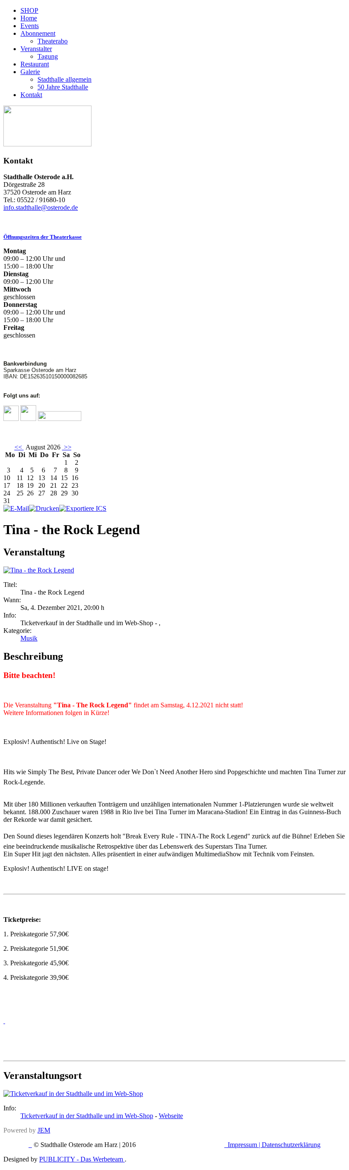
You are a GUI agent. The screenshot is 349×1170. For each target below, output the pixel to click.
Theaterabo (52, 41)
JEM (43, 1130)
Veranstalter (36, 48)
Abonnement (37, 33)
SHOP (29, 10)
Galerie (30, 71)
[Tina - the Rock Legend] (38, 570)
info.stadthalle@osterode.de (40, 207)
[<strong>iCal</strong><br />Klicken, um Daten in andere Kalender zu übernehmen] (82, 508)
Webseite (171, 1115)
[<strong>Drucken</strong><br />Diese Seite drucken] (44, 508)
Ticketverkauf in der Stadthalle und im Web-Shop (86, 1115)
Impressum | (245, 1144)
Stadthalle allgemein (64, 79)
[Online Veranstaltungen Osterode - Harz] (47, 144)
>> (67, 447)
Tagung (47, 56)
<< (19, 447)
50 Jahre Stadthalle (62, 87)
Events (29, 25)
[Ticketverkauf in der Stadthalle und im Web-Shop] (73, 1093)
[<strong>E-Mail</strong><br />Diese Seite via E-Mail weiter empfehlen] (16, 508)
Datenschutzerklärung (291, 1144)
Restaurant (34, 64)
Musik (28, 638)
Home (28, 18)
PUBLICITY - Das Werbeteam (82, 1159)
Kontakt (31, 94)
